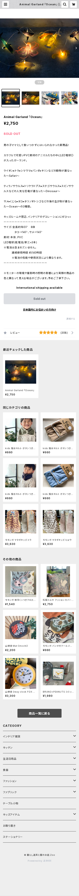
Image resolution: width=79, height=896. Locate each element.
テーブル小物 (10, 803)
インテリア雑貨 (11, 736)
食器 (5, 769)
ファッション (10, 781)
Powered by (35, 860)
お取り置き (9, 825)
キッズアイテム (11, 814)
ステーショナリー (13, 836)
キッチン (7, 747)
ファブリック (10, 792)
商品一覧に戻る (39, 713)
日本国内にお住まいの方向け (39, 309)
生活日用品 (10, 758)
